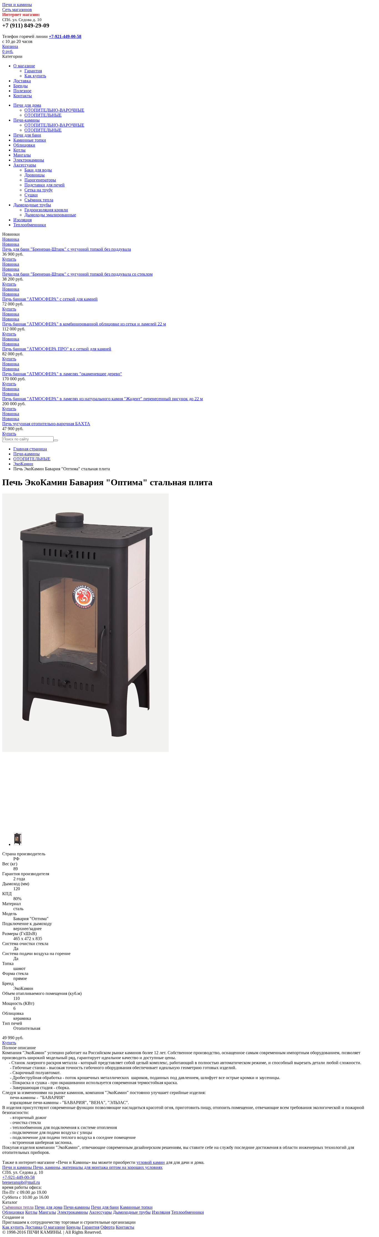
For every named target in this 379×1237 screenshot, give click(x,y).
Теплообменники (29, 224)
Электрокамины (28, 160)
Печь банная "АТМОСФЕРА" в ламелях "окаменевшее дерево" (62, 373)
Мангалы (22, 155)
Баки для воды (38, 170)
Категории (12, 56)
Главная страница (30, 448)
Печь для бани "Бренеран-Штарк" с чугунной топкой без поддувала (66, 249)
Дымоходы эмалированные (50, 214)
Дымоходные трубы (32, 204)
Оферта (107, 1227)
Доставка (22, 80)
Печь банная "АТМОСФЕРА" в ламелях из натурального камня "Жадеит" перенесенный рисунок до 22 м (102, 398)
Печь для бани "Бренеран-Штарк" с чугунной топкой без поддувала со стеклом (77, 274)
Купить (9, 259)
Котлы (19, 150)
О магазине (24, 65)
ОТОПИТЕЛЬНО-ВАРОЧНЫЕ (54, 110)
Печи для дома (27, 105)
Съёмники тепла (18, 1207)
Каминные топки (29, 140)
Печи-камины (26, 120)
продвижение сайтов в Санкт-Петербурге (64, 1217)
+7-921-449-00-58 (65, 36)
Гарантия (33, 70)
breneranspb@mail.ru (21, 1182)
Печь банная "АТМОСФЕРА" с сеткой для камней (50, 299)
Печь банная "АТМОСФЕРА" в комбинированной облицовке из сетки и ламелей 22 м (84, 324)
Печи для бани (27, 135)
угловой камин (151, 1162)
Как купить (35, 75)
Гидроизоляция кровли (46, 209)
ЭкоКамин (23, 463)
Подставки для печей (44, 185)
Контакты (22, 95)
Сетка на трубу (38, 190)
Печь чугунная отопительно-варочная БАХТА (46, 423)
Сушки (31, 195)
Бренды (20, 85)
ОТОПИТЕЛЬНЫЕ (43, 115)
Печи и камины (17, 7)
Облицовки (24, 145)
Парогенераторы (40, 180)
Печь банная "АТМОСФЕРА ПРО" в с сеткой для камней (56, 349)
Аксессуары (24, 165)
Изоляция (22, 219)
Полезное (22, 90)
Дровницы (34, 175)
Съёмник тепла (38, 199)
